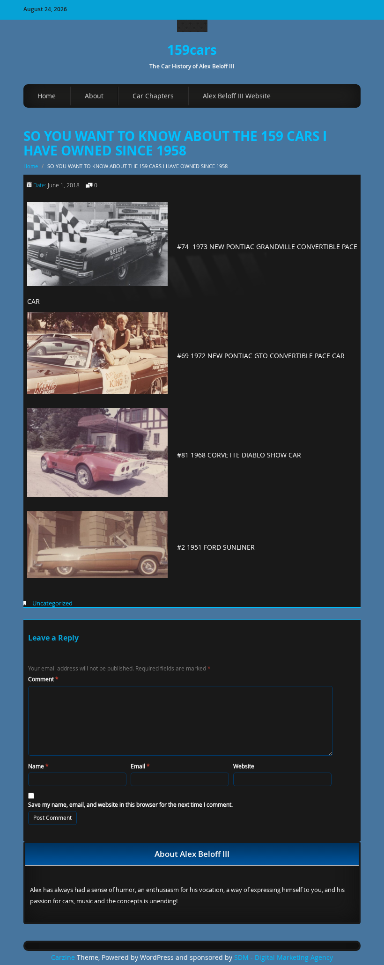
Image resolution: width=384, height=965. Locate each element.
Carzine (64, 957)
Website (243, 766)
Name (38, 766)
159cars (192, 50)
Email (140, 766)
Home (46, 95)
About (94, 95)
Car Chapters (153, 95)
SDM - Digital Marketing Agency (283, 957)
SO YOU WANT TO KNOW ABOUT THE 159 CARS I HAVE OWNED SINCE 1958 (175, 143)
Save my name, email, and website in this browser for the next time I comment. (130, 804)
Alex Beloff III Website (237, 95)
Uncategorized (52, 603)
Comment (43, 679)
